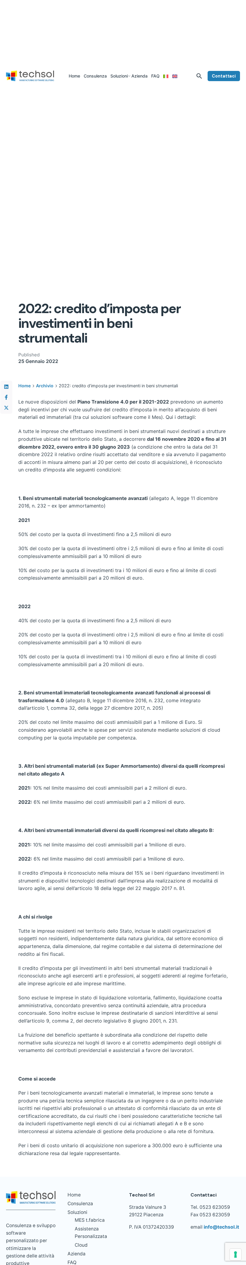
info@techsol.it (221, 1227)
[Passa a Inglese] (174, 76)
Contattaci (224, 76)
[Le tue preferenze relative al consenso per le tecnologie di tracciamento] (235, 1254)
